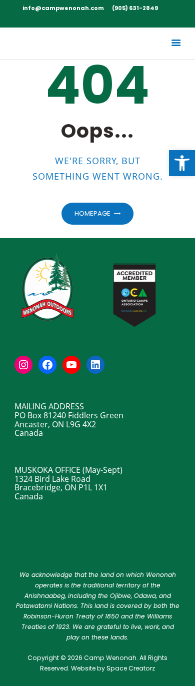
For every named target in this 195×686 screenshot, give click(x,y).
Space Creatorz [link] (130, 668)
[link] (182, 163)
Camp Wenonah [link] (110, 657)
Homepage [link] (92, 213)
